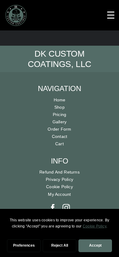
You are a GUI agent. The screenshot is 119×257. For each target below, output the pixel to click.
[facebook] (52, 207)
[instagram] (66, 207)
